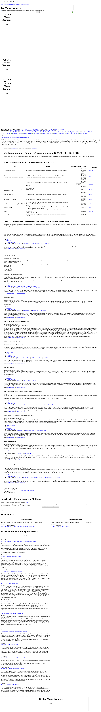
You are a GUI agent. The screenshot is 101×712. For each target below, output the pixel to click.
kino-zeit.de (25, 287)
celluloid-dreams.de (35, 358)
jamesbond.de (26, 310)
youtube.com (10, 283)
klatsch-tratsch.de (21, 404)
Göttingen (44, 130)
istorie (56, 129)
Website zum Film (11, 242)
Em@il (34, 696)
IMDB (8, 239)
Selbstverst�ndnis (5, 696)
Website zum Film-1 (11, 286)
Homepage (34, 148)
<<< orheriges (25, 129)
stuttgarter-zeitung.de (37, 243)
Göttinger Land (37, 130)
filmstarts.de (47, 243)
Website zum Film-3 (31, 286)
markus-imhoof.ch (35, 287)
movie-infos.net (41, 404)
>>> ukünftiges (35, 129)
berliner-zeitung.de (49, 477)
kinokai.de (45, 358)
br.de (24, 380)
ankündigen (16, 130)
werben (10, 130)
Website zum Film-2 (21, 286)
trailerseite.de (26, 243)
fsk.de (18, 243)
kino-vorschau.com (11, 425)
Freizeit (26, 130)
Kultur (30, 130)
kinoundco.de (31, 404)
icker (51, 129)
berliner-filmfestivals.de (36, 477)
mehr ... (91, 170)
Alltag (21, 130)
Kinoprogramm (51, 130)
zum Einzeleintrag (21, 248)
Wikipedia (9, 240)
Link (27, 502)
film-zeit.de (25, 358)
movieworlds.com (32, 380)
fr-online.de (35, 310)
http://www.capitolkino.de (27, 490)
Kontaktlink (14, 148)
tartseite (62, 129)
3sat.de (58, 477)
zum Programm (10, 248)
